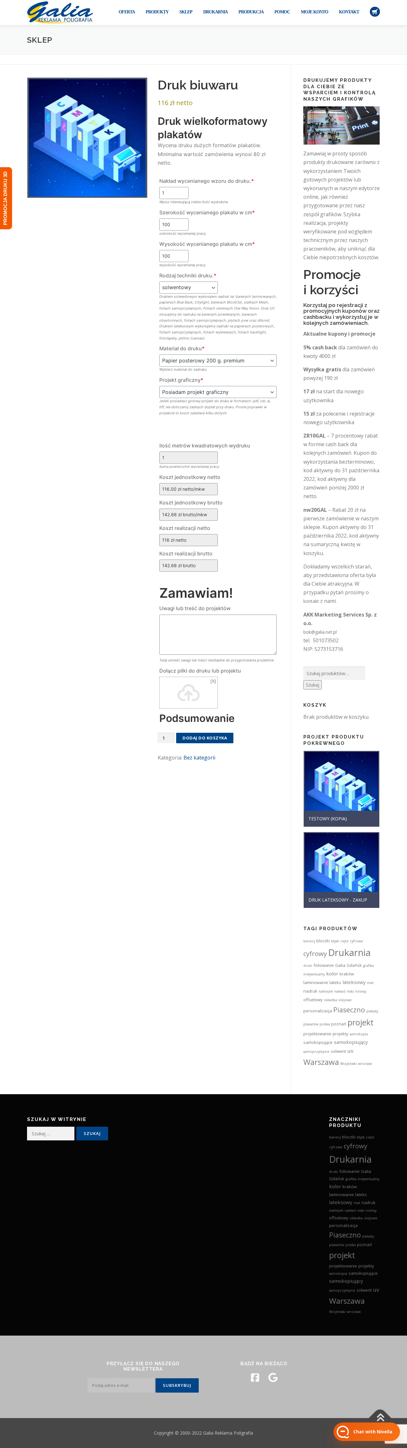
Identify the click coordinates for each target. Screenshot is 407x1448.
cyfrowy (315, 953)
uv (350, 1050)
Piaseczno (349, 1009)
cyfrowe (356, 941)
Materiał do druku (181, 348)
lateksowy (354, 982)
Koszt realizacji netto (184, 528)
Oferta (127, 12)
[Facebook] (255, 1377)
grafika (368, 965)
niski (350, 991)
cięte (344, 941)
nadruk (310, 991)
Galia (340, 965)
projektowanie (317, 1034)
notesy (360, 991)
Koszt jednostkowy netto (189, 477)
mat (370, 983)
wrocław (365, 1063)
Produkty (157, 12)
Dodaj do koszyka (205, 738)
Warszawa (321, 1062)
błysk (335, 941)
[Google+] (273, 1377)
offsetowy (313, 999)
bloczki (323, 941)
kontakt (311, 601)
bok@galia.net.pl (320, 632)
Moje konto (314, 12)
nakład (339, 991)
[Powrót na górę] (380, 1418)
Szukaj (312, 685)
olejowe (345, 1000)
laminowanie (315, 982)
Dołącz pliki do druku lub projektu (200, 670)
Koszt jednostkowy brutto (191, 502)
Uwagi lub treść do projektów (195, 608)
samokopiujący (351, 1042)
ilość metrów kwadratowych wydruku (204, 445)
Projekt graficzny (181, 380)
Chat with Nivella (372, 1432)
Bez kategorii (199, 757)
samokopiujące (318, 1042)
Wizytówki (348, 1063)
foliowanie (324, 965)
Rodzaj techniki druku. (187, 275)
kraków (347, 974)
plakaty (372, 1011)
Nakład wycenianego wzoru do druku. (206, 181)
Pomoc (282, 12)
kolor (332, 973)
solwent (338, 1051)
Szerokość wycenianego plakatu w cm (207, 212)
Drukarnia (215, 12)
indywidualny (314, 974)
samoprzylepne (316, 1051)
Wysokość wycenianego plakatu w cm (207, 244)
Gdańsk (354, 965)
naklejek (326, 991)
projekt (361, 1022)
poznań (338, 1024)
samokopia (359, 1034)
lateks (335, 982)
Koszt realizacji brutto (185, 553)
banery (309, 941)
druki (307, 965)
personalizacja (317, 1011)
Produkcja (251, 12)
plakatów (310, 1024)
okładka (330, 1000)
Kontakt (349, 12)
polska (325, 1024)
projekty (340, 1034)
